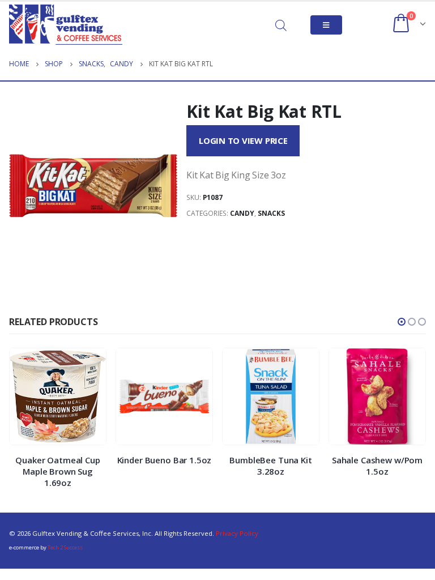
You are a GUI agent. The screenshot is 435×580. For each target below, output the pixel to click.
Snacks (271, 213)
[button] (401, 322)
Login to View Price (243, 140)
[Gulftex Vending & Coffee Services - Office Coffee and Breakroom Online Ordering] (65, 25)
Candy (242, 213)
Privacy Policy (237, 533)
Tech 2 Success (65, 547)
